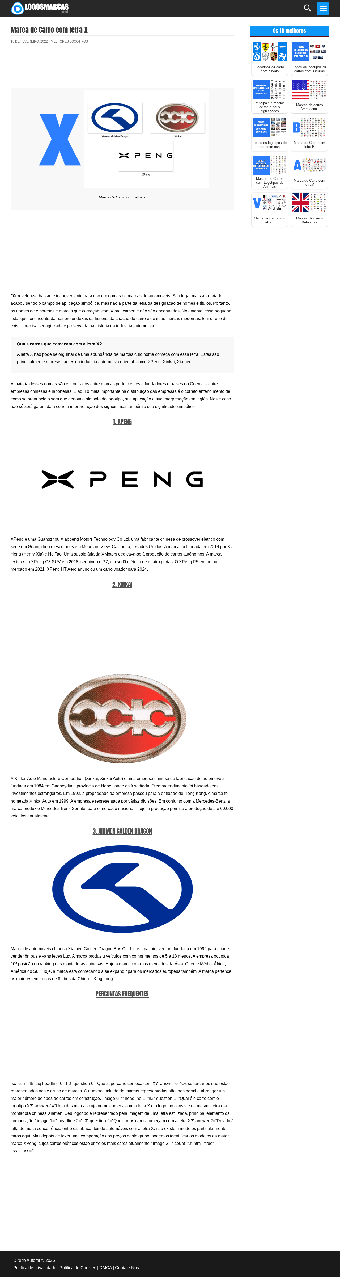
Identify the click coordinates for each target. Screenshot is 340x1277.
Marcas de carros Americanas (309, 107)
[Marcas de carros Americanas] (309, 89)
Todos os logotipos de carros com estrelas (309, 69)
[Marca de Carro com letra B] (309, 127)
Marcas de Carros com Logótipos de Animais (269, 183)
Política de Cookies (78, 1268)
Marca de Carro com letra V (269, 220)
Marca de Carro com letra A (309, 182)
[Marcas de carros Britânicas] (309, 202)
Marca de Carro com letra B (309, 145)
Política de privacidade (34, 1268)
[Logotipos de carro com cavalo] (270, 51)
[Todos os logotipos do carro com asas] (270, 127)
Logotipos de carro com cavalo (270, 69)
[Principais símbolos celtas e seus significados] (270, 89)
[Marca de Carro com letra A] (309, 164)
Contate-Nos (127, 1268)
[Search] (308, 10)
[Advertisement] (122, 67)
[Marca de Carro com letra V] (270, 202)
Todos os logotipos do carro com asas (270, 145)
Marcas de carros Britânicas (309, 220)
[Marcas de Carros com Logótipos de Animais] (270, 164)
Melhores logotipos (69, 41)
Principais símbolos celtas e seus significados (269, 107)
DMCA (105, 1268)
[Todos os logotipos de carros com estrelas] (309, 51)
